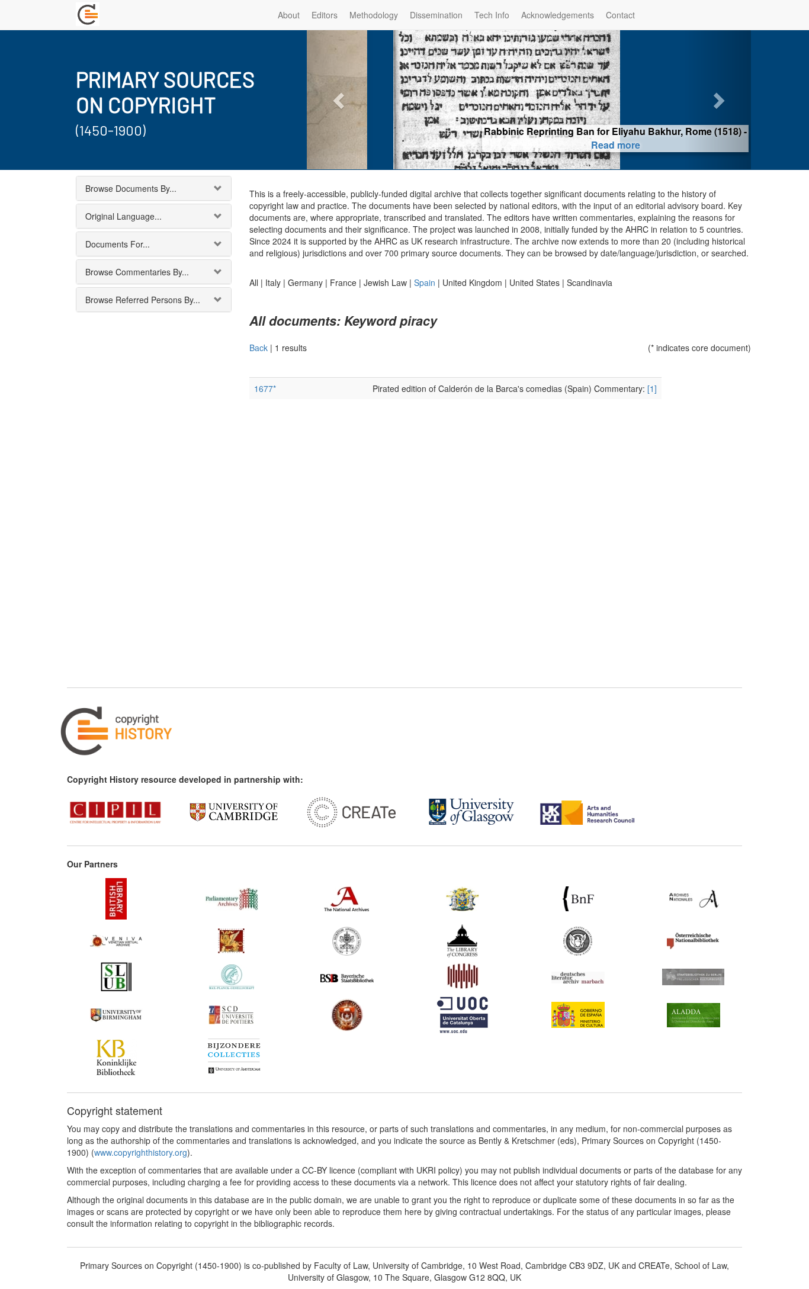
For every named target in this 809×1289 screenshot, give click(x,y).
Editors (325, 15)
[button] (340, 100)
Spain (424, 282)
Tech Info (491, 15)
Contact (620, 15)
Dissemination (436, 15)
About (289, 15)
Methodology (373, 15)
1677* (265, 388)
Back (258, 347)
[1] (652, 388)
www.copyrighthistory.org (140, 1152)
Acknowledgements (557, 15)
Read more (529, 145)
